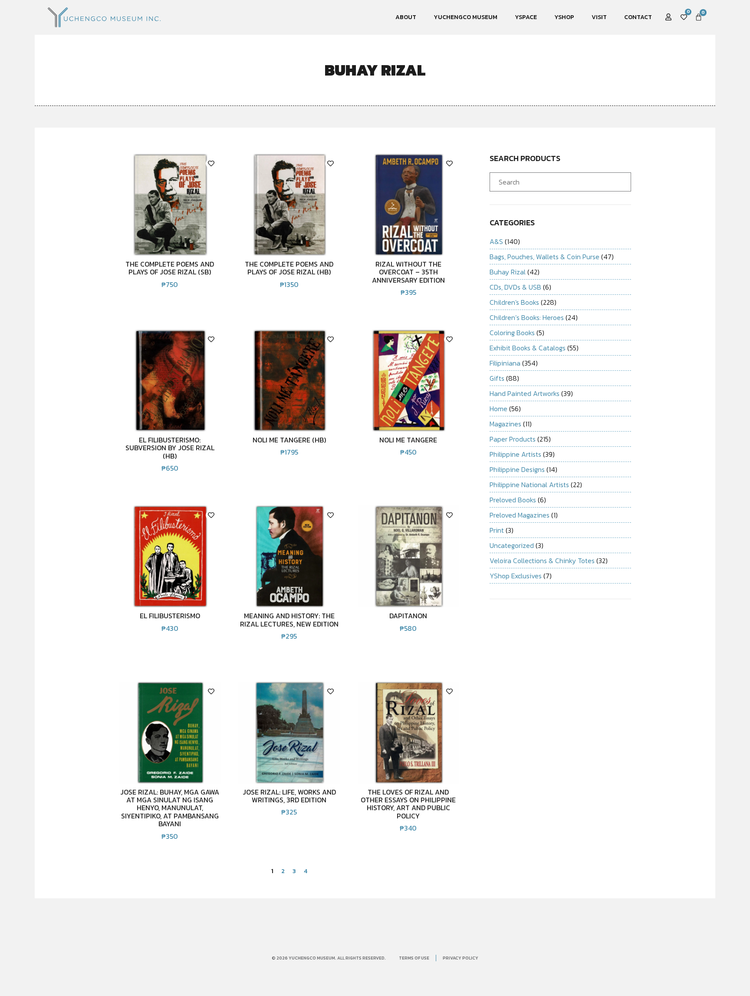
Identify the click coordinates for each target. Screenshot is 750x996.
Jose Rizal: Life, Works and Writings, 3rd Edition (289, 796)
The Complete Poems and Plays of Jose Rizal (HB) (289, 268)
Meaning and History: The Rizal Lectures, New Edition (289, 619)
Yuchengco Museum (465, 17)
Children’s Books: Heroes (527, 317)
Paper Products (513, 439)
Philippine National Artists (529, 484)
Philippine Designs (517, 469)
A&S (496, 241)
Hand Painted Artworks (524, 393)
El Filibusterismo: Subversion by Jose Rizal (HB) (169, 448)
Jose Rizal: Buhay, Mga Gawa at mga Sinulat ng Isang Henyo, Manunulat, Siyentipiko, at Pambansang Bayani (169, 808)
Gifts (497, 378)
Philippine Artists (515, 454)
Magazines (505, 424)
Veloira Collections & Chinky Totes (542, 560)
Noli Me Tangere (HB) (289, 440)
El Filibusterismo (170, 615)
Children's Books (514, 302)
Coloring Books (512, 332)
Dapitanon (408, 615)
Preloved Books (513, 500)
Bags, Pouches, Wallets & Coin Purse (544, 256)
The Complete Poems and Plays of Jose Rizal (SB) (169, 268)
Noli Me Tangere (408, 440)
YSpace (526, 17)
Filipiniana (505, 363)
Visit (599, 17)
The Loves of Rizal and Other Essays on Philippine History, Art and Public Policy (408, 804)
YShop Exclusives (516, 576)
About (405, 17)
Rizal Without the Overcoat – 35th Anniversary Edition (408, 272)
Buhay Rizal (508, 272)
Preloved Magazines (519, 515)
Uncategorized (512, 545)
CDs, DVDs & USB (515, 287)
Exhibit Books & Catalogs (528, 348)
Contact (638, 17)
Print (497, 530)
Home (498, 408)
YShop (564, 17)
